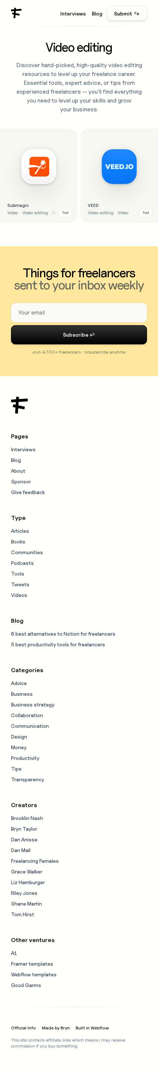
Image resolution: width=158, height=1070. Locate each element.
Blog (97, 13)
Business (22, 694)
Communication (30, 726)
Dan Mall (20, 850)
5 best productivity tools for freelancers (58, 644)
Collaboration (27, 715)
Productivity (25, 758)
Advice (19, 683)
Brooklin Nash (27, 818)
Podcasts (22, 563)
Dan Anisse (24, 839)
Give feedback (28, 492)
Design (19, 736)
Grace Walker (26, 871)
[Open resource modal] (39, 176)
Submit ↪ (127, 13)
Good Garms (26, 985)
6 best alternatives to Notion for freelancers (63, 633)
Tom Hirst (22, 914)
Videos (19, 595)
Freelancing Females (35, 861)
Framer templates (32, 963)
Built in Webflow (92, 1028)
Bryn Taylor (24, 829)
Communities (27, 552)
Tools (17, 573)
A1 (14, 953)
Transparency (27, 779)
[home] (16, 13)
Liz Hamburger (28, 882)
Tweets (20, 584)
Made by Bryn (56, 1028)
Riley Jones (24, 893)
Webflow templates (34, 974)
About (18, 471)
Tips (16, 768)
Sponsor (21, 481)
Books (18, 541)
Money (18, 747)
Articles (20, 531)
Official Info (23, 1028)
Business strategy (32, 704)
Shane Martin (26, 903)
